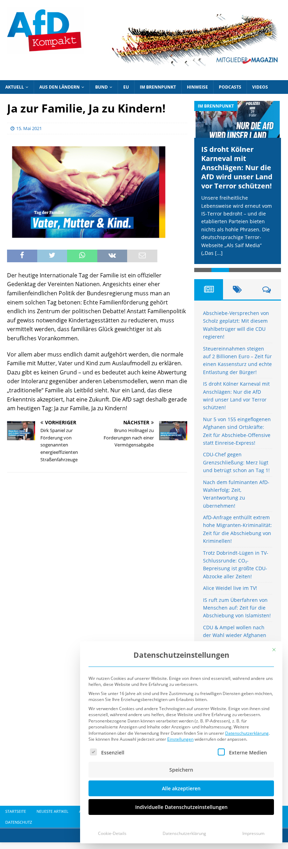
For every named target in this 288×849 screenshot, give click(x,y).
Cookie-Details (112, 833)
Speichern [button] (181, 769)
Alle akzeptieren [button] (181, 788)
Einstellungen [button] (180, 739)
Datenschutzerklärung (247, 733)
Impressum (253, 833)
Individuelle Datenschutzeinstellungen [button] (181, 807)
